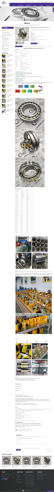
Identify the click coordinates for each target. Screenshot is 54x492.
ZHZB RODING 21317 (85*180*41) (37, 423)
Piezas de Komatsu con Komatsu (29, 480)
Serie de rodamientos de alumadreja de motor (5, 39)
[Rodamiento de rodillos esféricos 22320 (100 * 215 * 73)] (26, 460)
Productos (28, 5)
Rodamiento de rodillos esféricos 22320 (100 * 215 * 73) (26, 466)
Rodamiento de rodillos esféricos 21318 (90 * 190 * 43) (25, 429)
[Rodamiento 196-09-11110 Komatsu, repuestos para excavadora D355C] (4, 76)
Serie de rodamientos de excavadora (5, 30)
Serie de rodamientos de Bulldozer (7, 34)
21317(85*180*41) (19, 423)
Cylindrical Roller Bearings (5, 50)
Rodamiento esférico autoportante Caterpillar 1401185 (10, 85)
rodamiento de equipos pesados (29, 476)
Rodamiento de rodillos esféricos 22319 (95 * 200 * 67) (16, 466)
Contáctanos (48, 5)
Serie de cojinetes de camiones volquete (6, 36)
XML (17, 480)
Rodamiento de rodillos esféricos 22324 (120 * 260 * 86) (46, 466)
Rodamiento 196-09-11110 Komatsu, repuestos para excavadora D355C (10, 75)
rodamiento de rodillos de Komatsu (30, 479)
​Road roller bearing (4, 40)
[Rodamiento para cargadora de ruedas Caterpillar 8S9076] (4, 96)
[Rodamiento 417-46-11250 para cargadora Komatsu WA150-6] (4, 81)
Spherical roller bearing (5, 48)
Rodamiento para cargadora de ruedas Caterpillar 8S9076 (9, 95)
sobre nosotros (20, 5)
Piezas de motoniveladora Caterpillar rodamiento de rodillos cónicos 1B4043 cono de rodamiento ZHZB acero (10, 55)
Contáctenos (34, 43)
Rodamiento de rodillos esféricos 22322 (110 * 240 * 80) (36, 466)
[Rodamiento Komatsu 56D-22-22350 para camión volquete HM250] (4, 101)
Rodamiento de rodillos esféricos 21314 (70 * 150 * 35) (25, 430)
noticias (34, 5)
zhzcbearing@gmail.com (42, 478)
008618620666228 (41, 475)
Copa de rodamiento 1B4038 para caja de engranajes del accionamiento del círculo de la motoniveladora (10, 60)
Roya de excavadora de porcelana (29, 475)
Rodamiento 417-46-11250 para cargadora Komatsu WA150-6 (10, 80)
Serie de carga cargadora (5, 32)
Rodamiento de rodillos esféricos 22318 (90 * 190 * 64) (6, 466)
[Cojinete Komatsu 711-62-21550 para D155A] (4, 106)
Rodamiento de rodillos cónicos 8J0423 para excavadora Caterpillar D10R (10, 90)
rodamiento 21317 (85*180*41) (27, 423)
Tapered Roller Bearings (5, 44)
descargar (41, 5)
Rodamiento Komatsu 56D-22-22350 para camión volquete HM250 (10, 100)
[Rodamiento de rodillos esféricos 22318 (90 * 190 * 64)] (6, 460)
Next (51, 454)
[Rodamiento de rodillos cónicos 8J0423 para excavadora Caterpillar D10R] (4, 91)
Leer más (8, 76)
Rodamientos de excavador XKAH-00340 (30, 483)
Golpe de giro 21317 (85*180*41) (21, 426)
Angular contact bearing (5, 42)
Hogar (14, 5)
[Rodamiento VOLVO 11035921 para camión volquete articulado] (4, 71)
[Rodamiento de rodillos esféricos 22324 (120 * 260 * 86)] (46, 460)
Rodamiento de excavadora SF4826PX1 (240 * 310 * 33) (10, 110)
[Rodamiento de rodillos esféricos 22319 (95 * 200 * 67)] (16, 460)
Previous (50, 454)
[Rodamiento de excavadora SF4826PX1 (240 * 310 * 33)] (4, 111)
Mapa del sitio (19, 479)
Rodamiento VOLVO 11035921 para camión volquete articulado (9, 70)
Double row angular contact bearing (6, 46)
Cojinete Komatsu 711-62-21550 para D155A (10, 105)
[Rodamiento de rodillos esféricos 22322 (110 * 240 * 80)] (36, 460)
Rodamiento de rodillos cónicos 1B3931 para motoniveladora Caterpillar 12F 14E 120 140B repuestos (10, 65)
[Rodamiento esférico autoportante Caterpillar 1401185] (4, 86)
